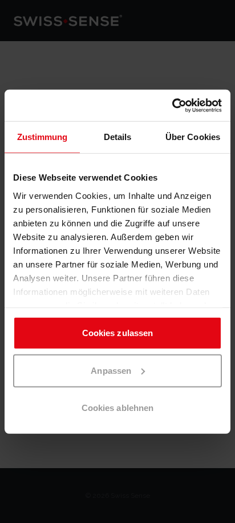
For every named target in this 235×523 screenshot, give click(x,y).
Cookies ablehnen (118, 408)
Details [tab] (118, 137)
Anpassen (111, 370)
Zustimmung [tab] (42, 137)
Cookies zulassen (117, 333)
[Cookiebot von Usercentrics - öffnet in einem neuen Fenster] (172, 105)
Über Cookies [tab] (192, 137)
